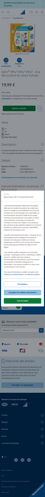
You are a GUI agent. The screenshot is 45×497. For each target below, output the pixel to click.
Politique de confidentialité (13, 274)
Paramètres (22, 284)
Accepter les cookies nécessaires (22, 292)
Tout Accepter (22, 301)
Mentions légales (34, 274)
